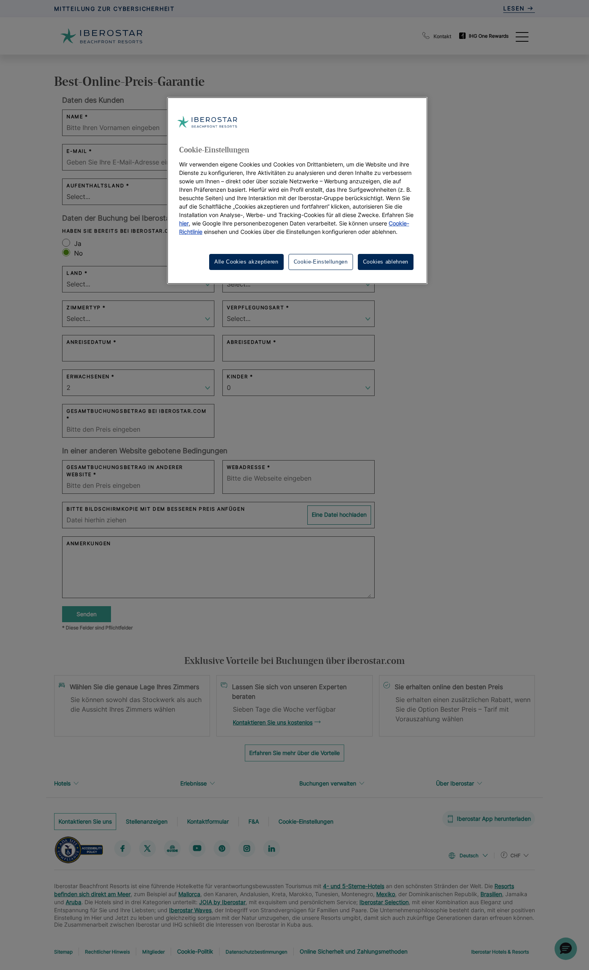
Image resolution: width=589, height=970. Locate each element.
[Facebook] (122, 848)
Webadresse (246, 467)
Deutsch (469, 855)
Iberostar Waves (190, 910)
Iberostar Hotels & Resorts (500, 952)
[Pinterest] (222, 848)
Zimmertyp (84, 307)
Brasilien (491, 894)
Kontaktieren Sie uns (85, 821)
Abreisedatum (249, 342)
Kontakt (442, 36)
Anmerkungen (89, 543)
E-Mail (77, 151)
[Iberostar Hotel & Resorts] (101, 35)
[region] (297, 190)
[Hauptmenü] (522, 36)
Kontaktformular (208, 821)
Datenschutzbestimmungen (256, 952)
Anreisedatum (89, 342)
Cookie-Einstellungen (305, 821)
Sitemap (63, 952)
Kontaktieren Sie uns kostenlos (273, 722)
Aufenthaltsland (95, 186)
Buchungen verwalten (327, 783)
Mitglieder (153, 952)
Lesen (515, 8)
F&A (253, 821)
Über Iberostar (455, 783)
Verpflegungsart (255, 307)
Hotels (62, 783)
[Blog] (172, 848)
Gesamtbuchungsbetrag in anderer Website (125, 470)
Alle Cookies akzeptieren (246, 262)
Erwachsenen (88, 376)
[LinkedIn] (271, 848)
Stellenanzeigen (146, 821)
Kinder (237, 376)
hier (184, 223)
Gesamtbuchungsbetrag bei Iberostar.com (137, 411)
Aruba (73, 902)
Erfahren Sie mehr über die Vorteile (294, 752)
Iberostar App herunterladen (494, 818)
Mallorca (189, 894)
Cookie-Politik (195, 951)
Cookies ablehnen (385, 262)
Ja (77, 243)
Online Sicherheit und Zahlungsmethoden (353, 951)
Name (75, 117)
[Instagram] (246, 848)
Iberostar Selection (384, 902)
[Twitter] (147, 848)
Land (75, 273)
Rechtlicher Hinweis (107, 952)
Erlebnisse (193, 783)
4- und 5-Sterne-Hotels (353, 886)
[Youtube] (197, 848)
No (78, 253)
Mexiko (385, 894)
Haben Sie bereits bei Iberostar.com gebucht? (136, 231)
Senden (87, 614)
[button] (566, 949)
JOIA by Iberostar (222, 902)
